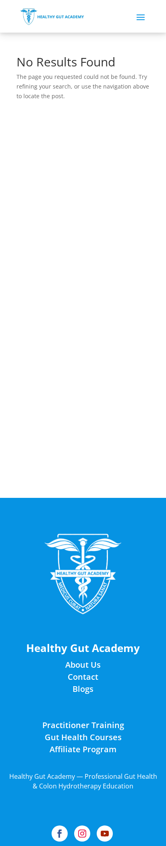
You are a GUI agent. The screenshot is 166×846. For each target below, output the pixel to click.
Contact (83, 676)
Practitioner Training (83, 725)
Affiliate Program (83, 749)
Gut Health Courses (83, 737)
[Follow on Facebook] (60, 833)
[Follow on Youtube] (105, 833)
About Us (83, 664)
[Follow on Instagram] (82, 833)
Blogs (83, 688)
